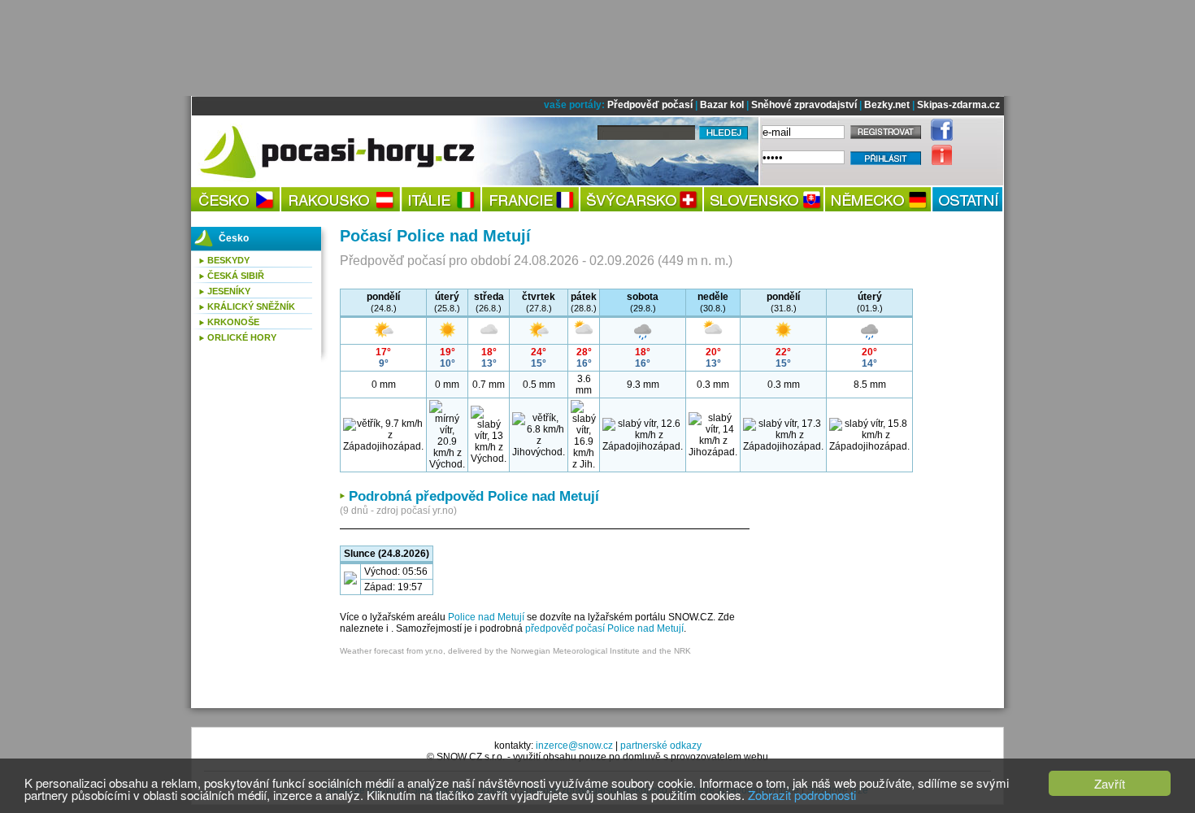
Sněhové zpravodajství (804, 105)
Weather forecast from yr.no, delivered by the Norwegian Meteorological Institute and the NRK (515, 650)
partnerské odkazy (661, 745)
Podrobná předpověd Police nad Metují (474, 496)
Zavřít (1109, 783)
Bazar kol (722, 105)
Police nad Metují (486, 617)
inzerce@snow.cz (574, 745)
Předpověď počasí (650, 105)
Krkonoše (233, 322)
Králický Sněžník (251, 306)
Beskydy (228, 260)
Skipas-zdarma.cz (958, 105)
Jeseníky (228, 291)
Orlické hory (241, 337)
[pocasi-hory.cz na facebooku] (938, 137)
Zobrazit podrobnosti (802, 794)
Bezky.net (887, 105)
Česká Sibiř (235, 275)
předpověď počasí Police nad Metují (604, 628)
